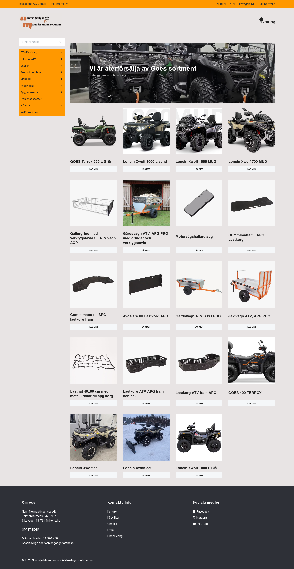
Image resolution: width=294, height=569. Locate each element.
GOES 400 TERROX (245, 392)
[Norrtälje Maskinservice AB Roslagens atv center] (40, 22)
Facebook (202, 511)
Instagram (202, 517)
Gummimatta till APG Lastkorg (246, 237)
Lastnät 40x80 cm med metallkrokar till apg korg (91, 393)
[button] (169, 100)
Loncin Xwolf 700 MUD (247, 161)
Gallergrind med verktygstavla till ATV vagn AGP (93, 238)
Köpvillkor (113, 517)
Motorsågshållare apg (194, 236)
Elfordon (26, 105)
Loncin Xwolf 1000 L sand (145, 161)
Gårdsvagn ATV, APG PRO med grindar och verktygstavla (145, 238)
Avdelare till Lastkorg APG (145, 315)
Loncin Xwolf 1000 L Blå (196, 467)
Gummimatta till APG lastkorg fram (88, 317)
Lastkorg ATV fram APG (196, 392)
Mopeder (26, 78)
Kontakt (112, 511)
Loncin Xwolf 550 (85, 467)
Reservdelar (27, 85)
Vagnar (25, 65)
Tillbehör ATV (28, 59)
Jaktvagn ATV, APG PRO (249, 315)
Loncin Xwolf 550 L (139, 467)
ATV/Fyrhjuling (29, 52)
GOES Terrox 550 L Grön (91, 161)
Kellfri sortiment (30, 112)
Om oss (112, 523)
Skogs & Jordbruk (31, 72)
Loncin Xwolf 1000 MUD (196, 161)
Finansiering (115, 536)
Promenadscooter (31, 98)
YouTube (203, 523)
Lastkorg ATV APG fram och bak (143, 393)
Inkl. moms (58, 3)
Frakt (110, 529)
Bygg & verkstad (30, 92)
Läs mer (93, 169)
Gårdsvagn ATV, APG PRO (198, 315)
